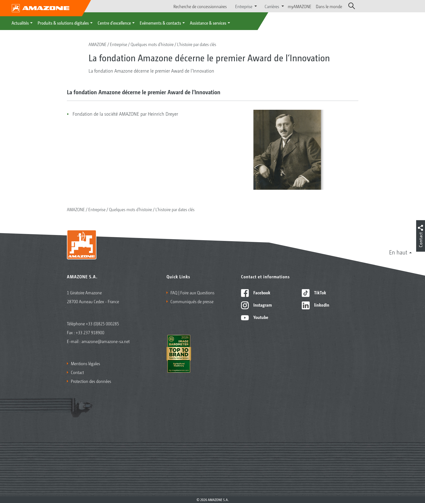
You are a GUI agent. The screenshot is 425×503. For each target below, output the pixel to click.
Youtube (260, 317)
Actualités (20, 22)
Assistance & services (208, 22)
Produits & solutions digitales (63, 22)
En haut (398, 252)
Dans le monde (329, 6)
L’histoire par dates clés (196, 44)
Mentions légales (85, 363)
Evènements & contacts (160, 22)
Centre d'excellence (114, 22)
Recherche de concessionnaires (200, 6)
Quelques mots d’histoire (152, 44)
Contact (77, 372)
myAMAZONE (299, 6)
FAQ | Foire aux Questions (192, 292)
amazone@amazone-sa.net (105, 341)
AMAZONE (97, 44)
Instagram (262, 304)
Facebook (261, 292)
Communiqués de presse (191, 301)
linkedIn (321, 304)
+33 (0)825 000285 (102, 323)
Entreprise (118, 44)
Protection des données (91, 381)
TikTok (319, 292)
